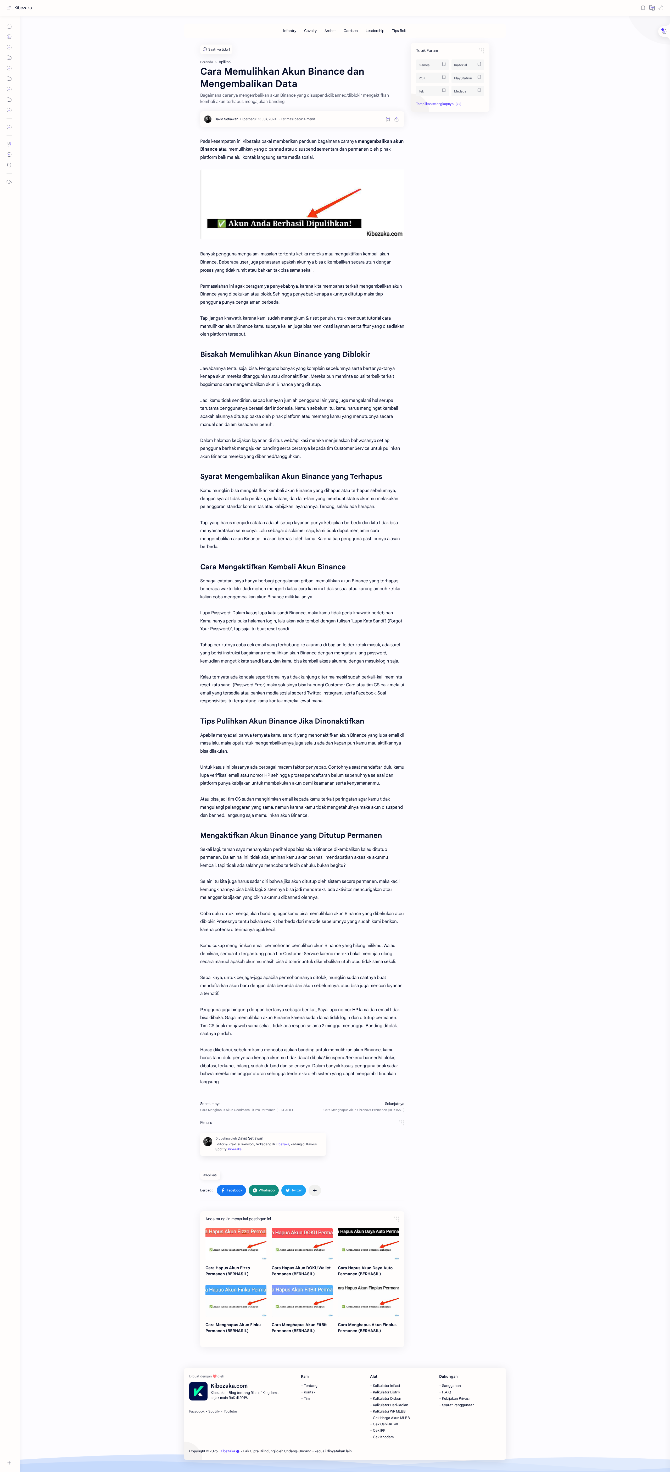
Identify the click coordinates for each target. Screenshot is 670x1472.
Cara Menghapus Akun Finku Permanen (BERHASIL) (233, 1327)
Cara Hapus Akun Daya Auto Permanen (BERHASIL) (365, 1270)
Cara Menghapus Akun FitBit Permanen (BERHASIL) (299, 1327)
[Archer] (330, 30)
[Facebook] (196, 1411)
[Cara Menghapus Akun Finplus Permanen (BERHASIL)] (368, 1301)
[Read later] (388, 119)
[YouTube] (230, 1411)
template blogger (396, 1451)
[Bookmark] (643, 8)
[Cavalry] (310, 30)
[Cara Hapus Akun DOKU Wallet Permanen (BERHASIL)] (302, 1244)
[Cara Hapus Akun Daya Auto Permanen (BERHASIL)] (368, 1244)
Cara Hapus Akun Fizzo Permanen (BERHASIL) (227, 1270)
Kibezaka (23, 7)
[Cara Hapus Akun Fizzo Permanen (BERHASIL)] (235, 1244)
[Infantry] (289, 30)
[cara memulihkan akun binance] (302, 204)
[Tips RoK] (399, 30)
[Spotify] (214, 1411)
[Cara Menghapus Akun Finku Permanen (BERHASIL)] (235, 1301)
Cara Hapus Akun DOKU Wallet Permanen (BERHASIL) (301, 1270)
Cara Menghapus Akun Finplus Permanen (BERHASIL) (367, 1327)
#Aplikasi (210, 1175)
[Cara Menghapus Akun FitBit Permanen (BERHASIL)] (302, 1301)
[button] (652, 8)
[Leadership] (375, 30)
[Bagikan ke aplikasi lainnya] (315, 1190)
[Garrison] (351, 30)
